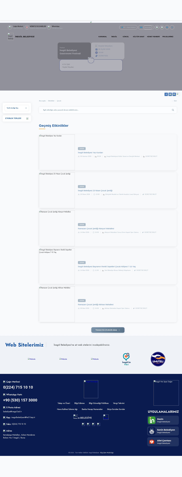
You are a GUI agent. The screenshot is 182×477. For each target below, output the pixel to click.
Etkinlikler (51, 101)
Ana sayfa (42, 101)
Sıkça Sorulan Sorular (116, 409)
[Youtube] (167, 27)
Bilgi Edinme (79, 403)
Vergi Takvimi (118, 403)
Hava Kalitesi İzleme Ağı (67, 409)
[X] (172, 27)
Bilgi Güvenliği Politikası (99, 403)
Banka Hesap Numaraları (92, 409)
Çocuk (59, 101)
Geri (175, 101)
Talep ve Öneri (64, 403)
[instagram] (162, 27)
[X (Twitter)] (93, 424)
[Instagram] (83, 424)
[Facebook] (157, 27)
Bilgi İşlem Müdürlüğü (107, 453)
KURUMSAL (102, 36)
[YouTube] (98, 424)
